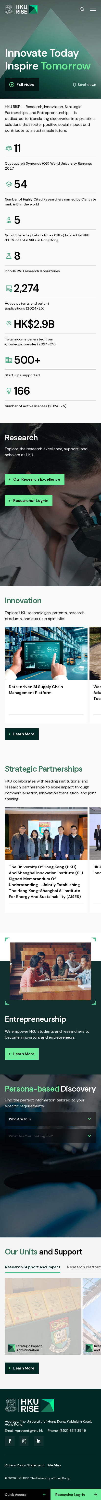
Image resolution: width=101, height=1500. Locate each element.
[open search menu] (82, 9)
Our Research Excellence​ (36, 479)
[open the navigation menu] (93, 9)
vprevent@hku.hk (29, 1430)
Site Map (54, 1465)
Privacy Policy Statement (24, 1465)
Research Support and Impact (32, 1267)
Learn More (24, 734)
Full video (25, 84)
